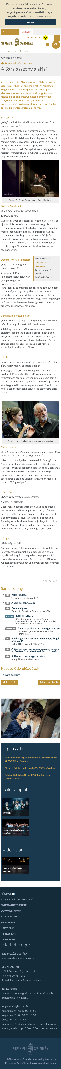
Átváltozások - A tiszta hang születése (39, 628)
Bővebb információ (40, 16)
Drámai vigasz (19, 608)
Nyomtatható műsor (14, 905)
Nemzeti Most (10, 32)
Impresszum (8, 934)
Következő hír (48, 682)
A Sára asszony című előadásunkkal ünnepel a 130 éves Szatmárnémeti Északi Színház (35, 650)
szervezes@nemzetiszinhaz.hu (18, 958)
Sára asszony (12, 675)
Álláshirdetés (10, 917)
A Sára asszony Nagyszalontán (28, 656)
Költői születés (19, 595)
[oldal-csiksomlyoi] (30, 719)
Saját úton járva (24, 616)
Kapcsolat (7, 928)
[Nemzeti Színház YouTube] (36, 38)
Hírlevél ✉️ (8, 894)
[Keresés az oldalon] (56, 45)
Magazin (26, 32)
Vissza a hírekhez (12, 58)
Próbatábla (8, 940)
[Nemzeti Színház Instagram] (40, 38)
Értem (30, 22)
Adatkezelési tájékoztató (17, 899)
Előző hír (10, 682)
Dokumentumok (11, 911)
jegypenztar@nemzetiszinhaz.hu (27, 980)
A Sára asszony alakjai (23, 603)
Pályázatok (8, 922)
